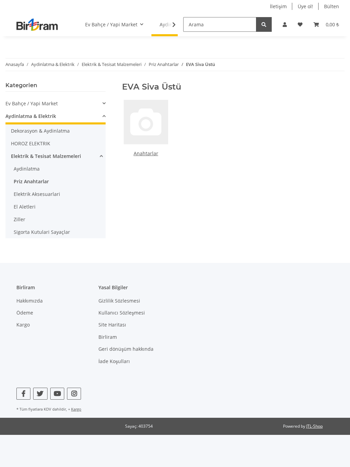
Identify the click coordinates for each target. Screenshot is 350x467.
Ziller (19, 219)
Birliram (107, 337)
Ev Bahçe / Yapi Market (31, 103)
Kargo (23, 324)
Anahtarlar (146, 153)
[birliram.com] (37, 24)
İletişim (278, 6)
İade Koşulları (114, 361)
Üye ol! (305, 6)
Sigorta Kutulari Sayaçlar (42, 232)
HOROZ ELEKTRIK (30, 143)
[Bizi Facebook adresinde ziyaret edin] (23, 394)
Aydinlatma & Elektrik (30, 116)
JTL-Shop (314, 426)
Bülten (331, 6)
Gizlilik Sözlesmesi (119, 300)
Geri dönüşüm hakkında (125, 349)
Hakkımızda (29, 300)
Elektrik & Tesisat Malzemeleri (46, 156)
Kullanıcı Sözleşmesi (121, 312)
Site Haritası (112, 324)
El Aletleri (25, 206)
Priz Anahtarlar (31, 181)
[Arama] (264, 24)
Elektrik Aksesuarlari (37, 194)
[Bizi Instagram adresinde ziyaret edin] (74, 394)
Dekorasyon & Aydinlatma (40, 131)
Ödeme (24, 312)
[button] (284, 24)
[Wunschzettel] (300, 24)
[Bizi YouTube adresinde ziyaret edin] (57, 394)
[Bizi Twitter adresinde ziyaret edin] (40, 394)
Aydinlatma (27, 168)
